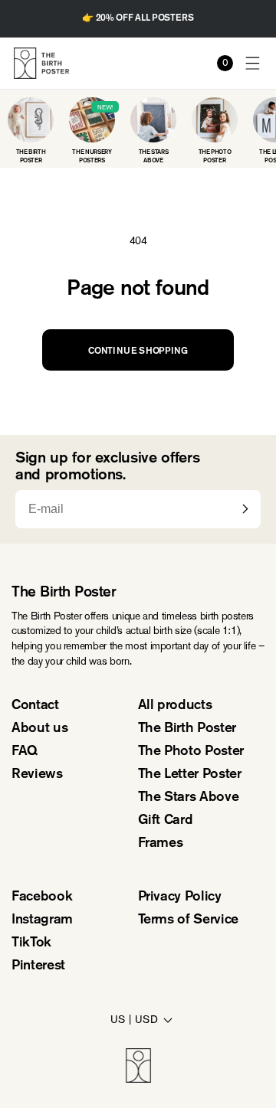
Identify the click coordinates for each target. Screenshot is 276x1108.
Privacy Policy (180, 897)
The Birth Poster (187, 729)
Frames (160, 844)
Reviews (37, 775)
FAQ (25, 752)
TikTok (31, 943)
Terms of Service (188, 920)
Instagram (42, 920)
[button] (253, 63)
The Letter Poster (190, 775)
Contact (35, 706)
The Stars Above (188, 798)
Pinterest (38, 966)
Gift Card (165, 821)
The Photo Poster (191, 752)
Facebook (42, 897)
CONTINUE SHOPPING (137, 351)
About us (39, 729)
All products (175, 706)
